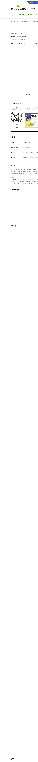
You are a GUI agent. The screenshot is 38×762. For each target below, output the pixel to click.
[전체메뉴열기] (12, 15)
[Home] (11, 21)
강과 (34, 108)
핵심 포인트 (27, 108)
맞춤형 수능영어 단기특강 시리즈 (18, 33)
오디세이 (29, 15)
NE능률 (12, 39)
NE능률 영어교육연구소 (16, 36)
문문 (20, 108)
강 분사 (13, 108)
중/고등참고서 (24, 21)
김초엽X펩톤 (20, 15)
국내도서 (16, 21)
